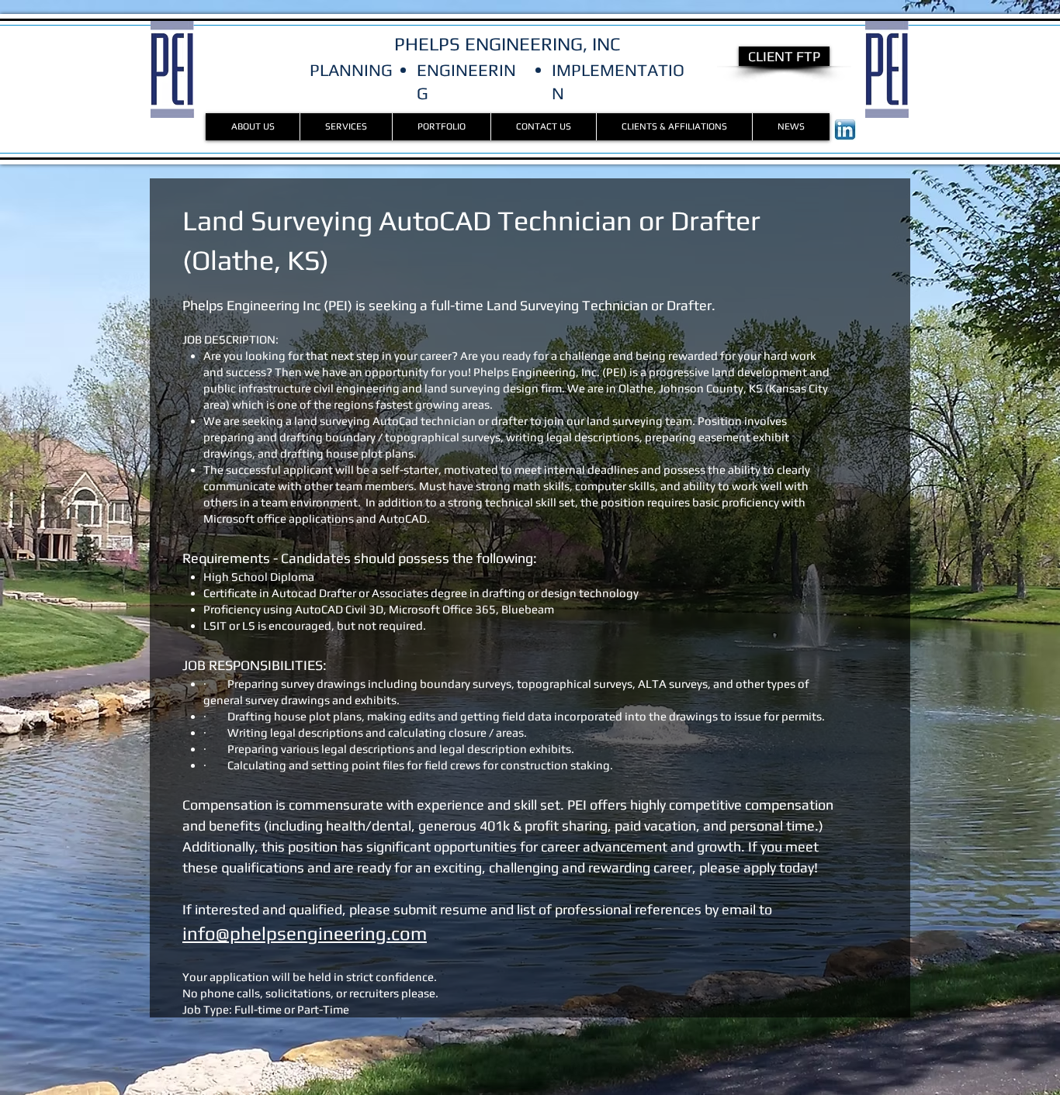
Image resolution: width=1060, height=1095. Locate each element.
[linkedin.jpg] (845, 129)
